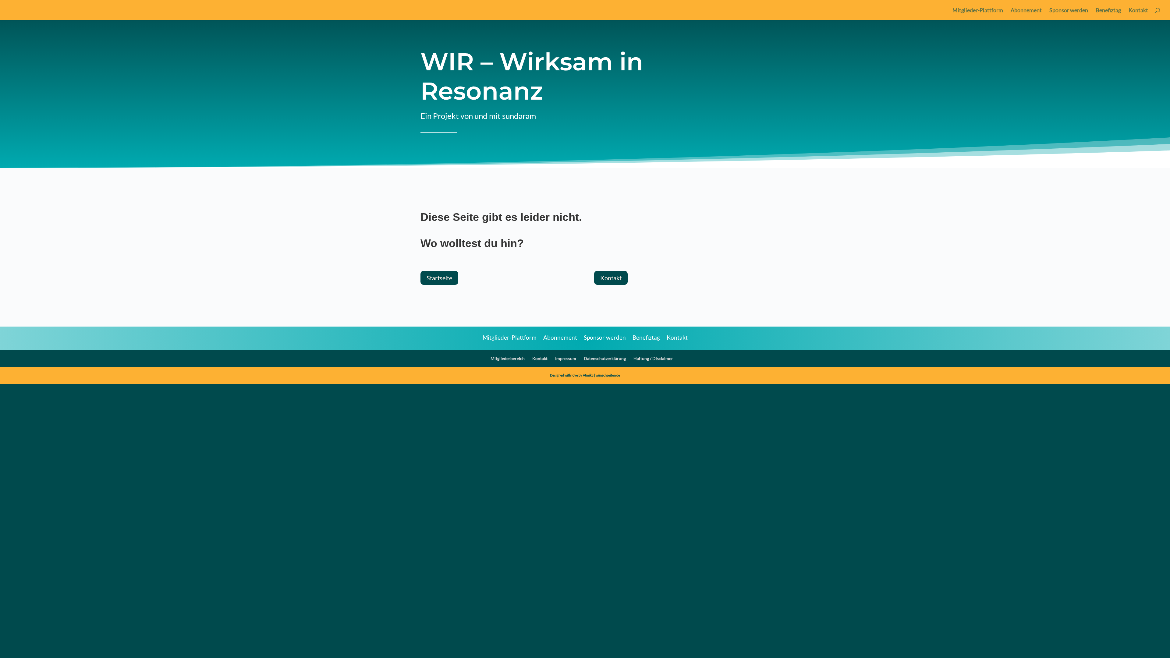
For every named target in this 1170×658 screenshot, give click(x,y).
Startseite (439, 277)
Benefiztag (1108, 10)
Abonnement (1026, 10)
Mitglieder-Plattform (977, 10)
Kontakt (1138, 10)
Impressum (565, 358)
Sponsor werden (1068, 10)
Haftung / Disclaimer (653, 358)
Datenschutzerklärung (605, 358)
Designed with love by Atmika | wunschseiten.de (585, 375)
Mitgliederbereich (508, 358)
